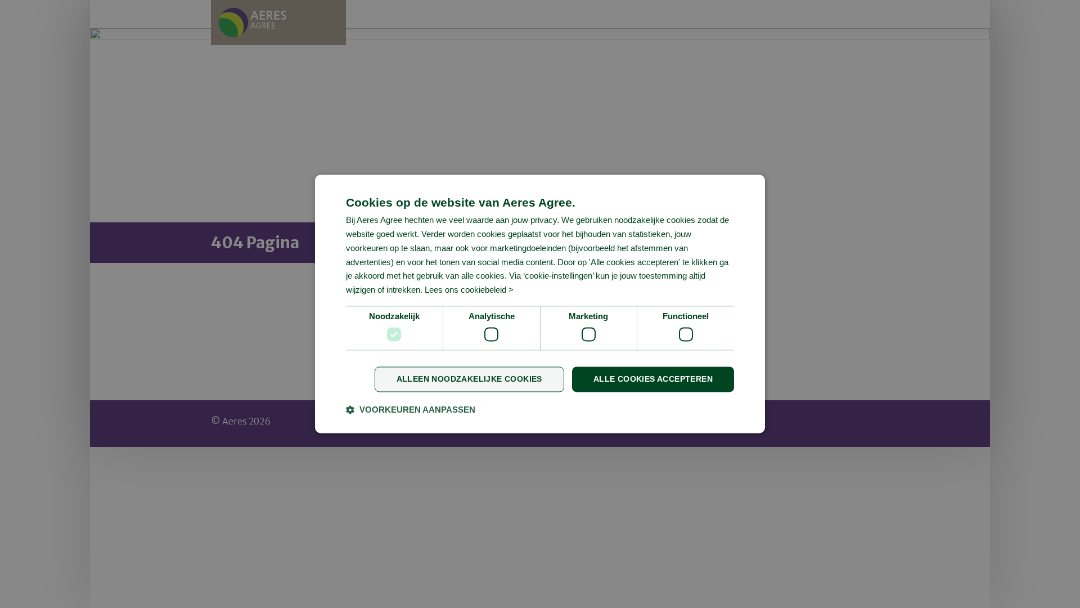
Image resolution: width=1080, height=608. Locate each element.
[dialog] (540, 304)
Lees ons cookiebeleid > (469, 290)
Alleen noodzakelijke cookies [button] (469, 379)
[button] (410, 410)
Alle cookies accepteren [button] (653, 379)
